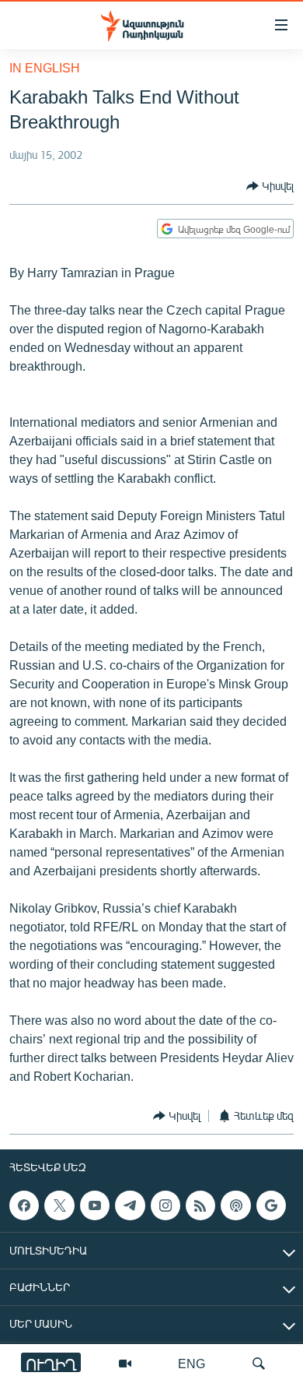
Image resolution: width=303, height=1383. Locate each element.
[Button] (270, 186)
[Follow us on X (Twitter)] (59, 1205)
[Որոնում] (258, 1363)
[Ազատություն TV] (125, 1363)
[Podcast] (235, 1205)
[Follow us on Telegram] (130, 1205)
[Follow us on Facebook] (24, 1205)
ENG (191, 1363)
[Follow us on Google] (271, 1205)
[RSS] (200, 1205)
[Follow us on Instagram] (165, 1205)
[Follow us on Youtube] (95, 1205)
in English (44, 67)
